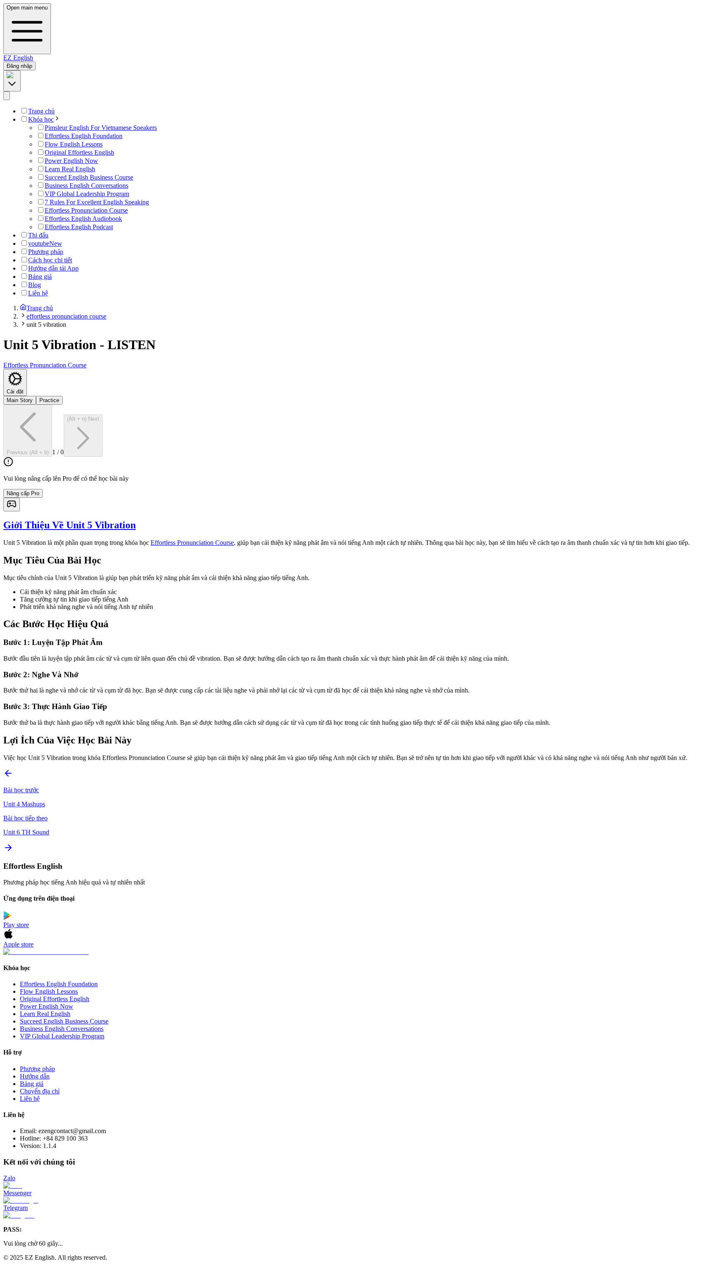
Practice (49, 400)
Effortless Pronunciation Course (192, 542)
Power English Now (46, 1006)
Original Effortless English (54, 998)
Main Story (20, 400)
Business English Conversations (61, 1028)
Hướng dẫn (35, 1076)
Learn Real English (45, 1013)
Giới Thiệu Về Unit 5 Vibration (69, 525)
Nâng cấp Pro (23, 493)
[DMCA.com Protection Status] (357, 952)
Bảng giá (31, 1083)
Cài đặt (15, 391)
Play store (16, 924)
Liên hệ (30, 1098)
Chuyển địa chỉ (40, 1091)
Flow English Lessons (49, 991)
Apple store (18, 944)
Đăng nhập (19, 66)
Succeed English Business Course (64, 1021)
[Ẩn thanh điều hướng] (6, 95)
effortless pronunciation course (66, 316)
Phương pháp (37, 1068)
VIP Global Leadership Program (62, 1036)
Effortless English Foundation (59, 984)
